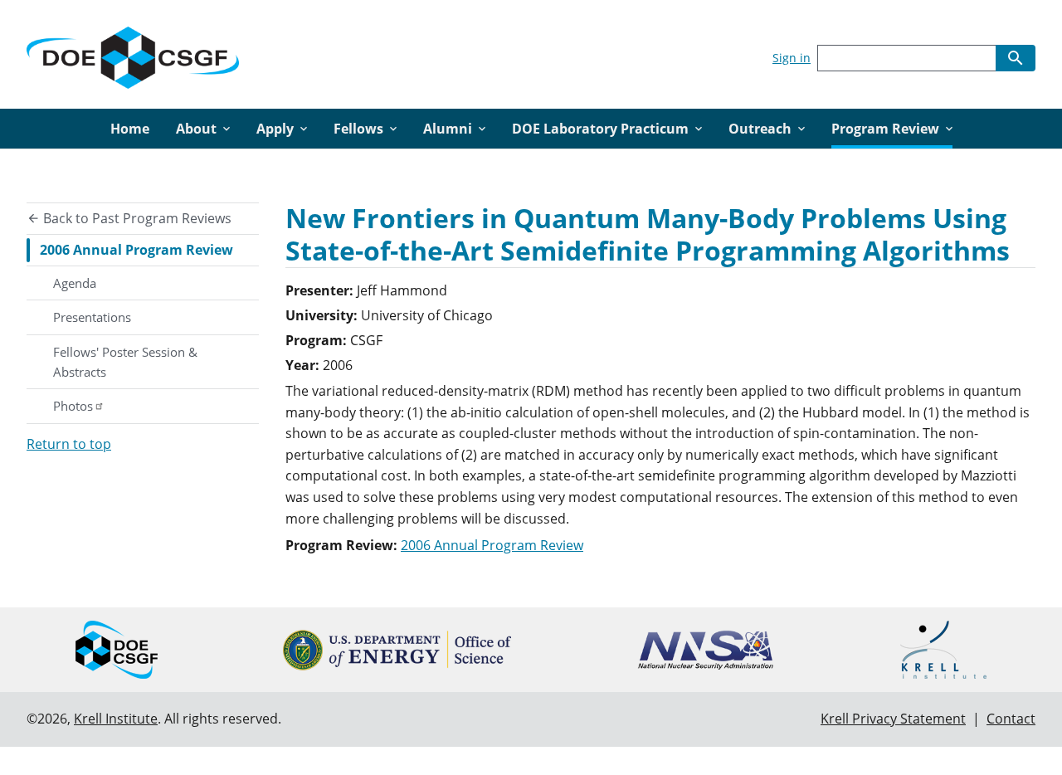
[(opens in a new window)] (397, 650)
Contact (1010, 718)
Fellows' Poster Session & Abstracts (125, 362)
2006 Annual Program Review (136, 250)
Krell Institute (116, 718)
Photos (73, 405)
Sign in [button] (791, 58)
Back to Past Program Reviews (135, 218)
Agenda (74, 283)
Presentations (92, 317)
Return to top (69, 444)
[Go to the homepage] (133, 54)
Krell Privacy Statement (893, 718)
